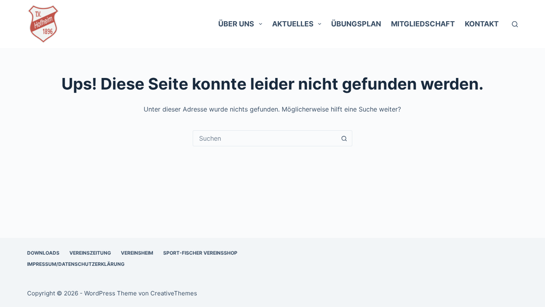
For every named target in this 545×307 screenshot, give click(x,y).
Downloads (43, 253)
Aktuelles (293, 24)
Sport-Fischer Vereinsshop (200, 253)
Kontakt (482, 24)
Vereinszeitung (90, 253)
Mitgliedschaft (423, 24)
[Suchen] (515, 24)
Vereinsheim (137, 253)
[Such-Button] (344, 138)
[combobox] (265, 138)
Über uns (236, 24)
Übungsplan (356, 24)
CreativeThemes (173, 293)
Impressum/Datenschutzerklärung (75, 264)
